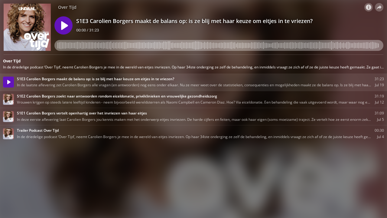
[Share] (379, 7)
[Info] (368, 7)
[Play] (63, 25)
